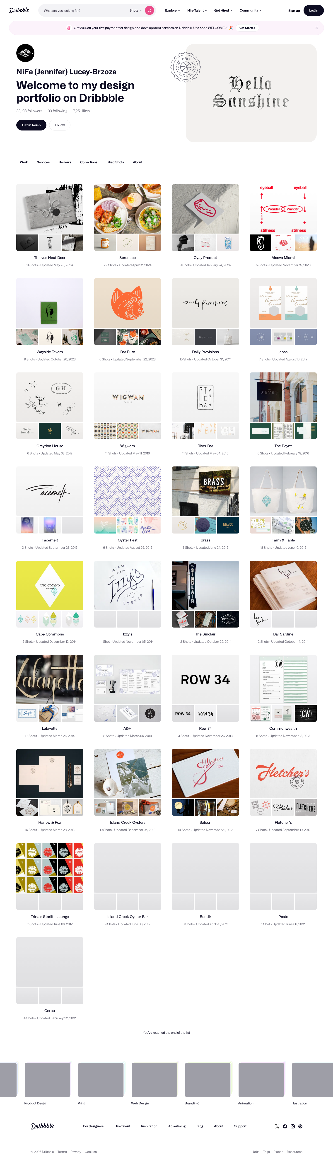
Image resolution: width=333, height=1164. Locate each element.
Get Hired (221, 10)
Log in (313, 10)
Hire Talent (195, 10)
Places (278, 1152)
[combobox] (83, 10)
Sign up (294, 10)
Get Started (247, 27)
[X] (277, 1126)
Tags (266, 1152)
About (218, 1126)
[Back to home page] (19, 10)
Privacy (75, 1152)
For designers (93, 1126)
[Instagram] (293, 1126)
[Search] (149, 10)
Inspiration (149, 1126)
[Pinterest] (300, 1126)
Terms (62, 1152)
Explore (171, 10)
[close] (316, 27)
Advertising (177, 1126)
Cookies (91, 1152)
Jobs (256, 1152)
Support (240, 1126)
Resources (294, 1152)
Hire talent (122, 1126)
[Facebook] (285, 1126)
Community (249, 10)
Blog (199, 1126)
